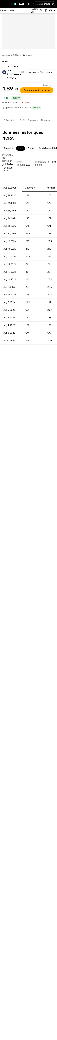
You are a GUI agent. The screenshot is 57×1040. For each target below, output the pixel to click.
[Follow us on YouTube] (50, 10)
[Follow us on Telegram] (55, 10)
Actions (6, 55)
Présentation (10, 120)
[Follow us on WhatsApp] (46, 10)
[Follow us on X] (41, 10)
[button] (5, 4)
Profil (22, 120)
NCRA (16, 55)
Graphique (33, 120)
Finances (45, 120)
